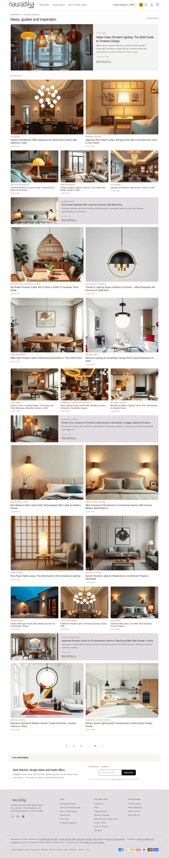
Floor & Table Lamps (68, 811)
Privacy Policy (100, 823)
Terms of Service (101, 827)
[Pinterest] (23, 816)
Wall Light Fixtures (68, 804)
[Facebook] (13, 816)
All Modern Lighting (68, 823)
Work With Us (134, 815)
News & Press (134, 811)
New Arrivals (65, 815)
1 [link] (66, 746)
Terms (88, 849)
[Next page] (102, 746)
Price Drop (64, 819)
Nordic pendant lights (67, 839)
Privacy (81, 849)
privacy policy (117, 779)
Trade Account (134, 804)
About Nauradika (135, 808)
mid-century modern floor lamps (89, 839)
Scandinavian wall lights (48, 839)
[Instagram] (18, 816)
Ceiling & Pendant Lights (70, 808)
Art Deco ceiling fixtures (115, 839)
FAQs (96, 808)
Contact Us (98, 804)
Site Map (98, 830)
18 (95, 746)
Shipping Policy (100, 811)
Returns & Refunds (102, 815)
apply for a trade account (94, 842)
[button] (146, 5)
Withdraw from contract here (106, 819)
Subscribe (128, 773)
